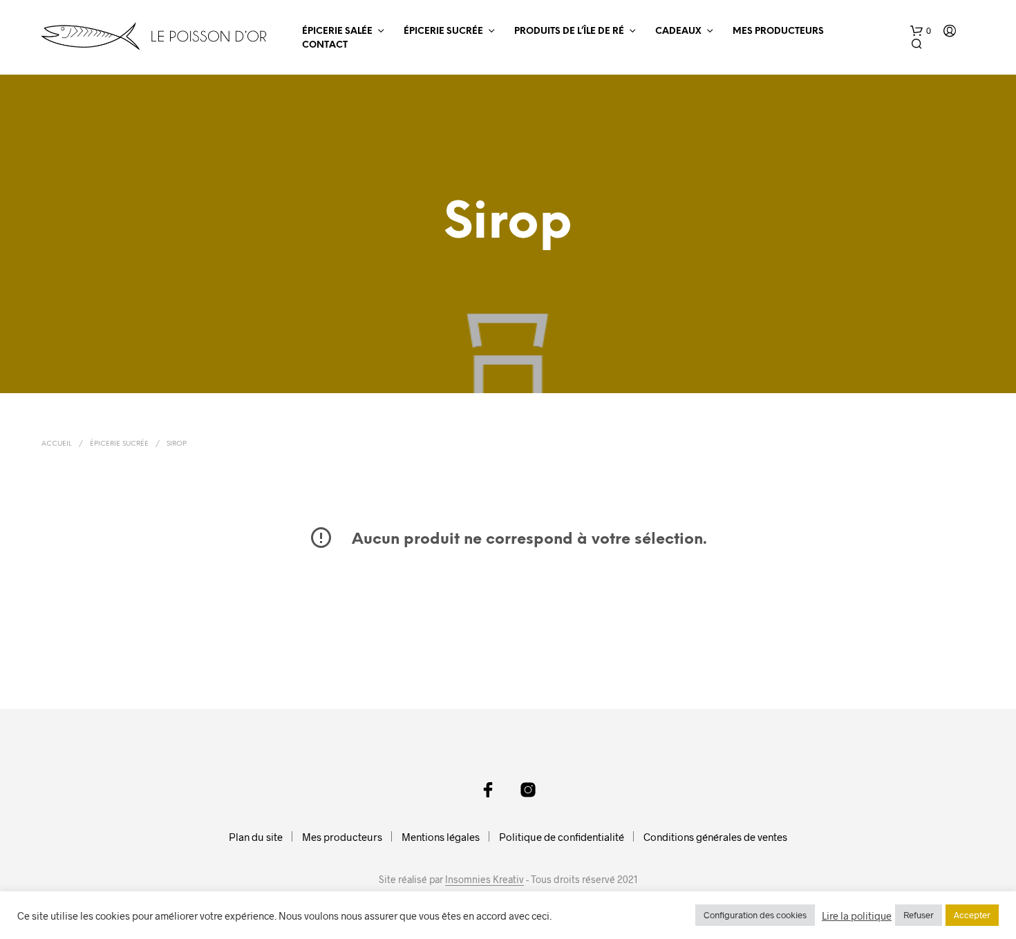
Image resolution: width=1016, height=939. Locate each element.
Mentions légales (441, 837)
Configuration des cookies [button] (755, 914)
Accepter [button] (972, 914)
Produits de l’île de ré (569, 31)
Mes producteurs (778, 31)
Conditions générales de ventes (715, 837)
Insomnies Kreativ (484, 879)
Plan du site (256, 837)
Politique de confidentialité (561, 837)
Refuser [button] (918, 914)
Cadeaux (678, 31)
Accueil (56, 444)
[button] (920, 31)
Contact (325, 45)
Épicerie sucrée (443, 31)
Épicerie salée (337, 31)
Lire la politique (857, 915)
